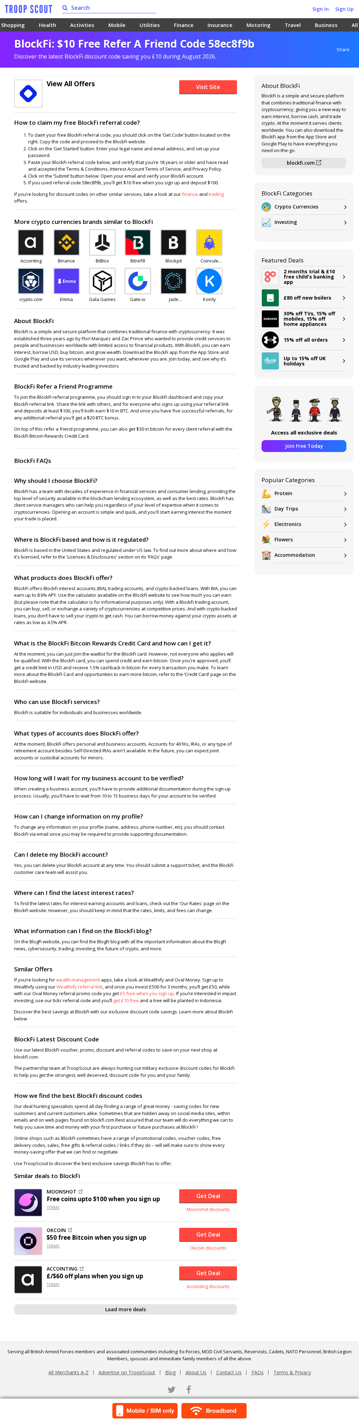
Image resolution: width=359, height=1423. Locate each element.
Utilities (150, 24)
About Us (195, 1372)
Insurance (220, 24)
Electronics (288, 524)
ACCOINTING (62, 1269)
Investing (286, 222)
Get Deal (208, 1196)
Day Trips (286, 508)
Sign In (320, 9)
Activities (82, 24)
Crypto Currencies (296, 206)
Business (326, 24)
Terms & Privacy (292, 1372)
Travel (293, 24)
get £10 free (126, 1000)
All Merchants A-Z (68, 1372)
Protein (283, 493)
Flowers (284, 539)
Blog (170, 1372)
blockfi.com (301, 162)
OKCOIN (56, 1230)
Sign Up (344, 9)
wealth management (78, 980)
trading (216, 194)
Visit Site (208, 87)
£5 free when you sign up (147, 993)
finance (190, 194)
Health (47, 24)
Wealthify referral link (79, 987)
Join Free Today (304, 446)
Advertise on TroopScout (127, 1372)
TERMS (53, 1207)
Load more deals (125, 1309)
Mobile (117, 24)
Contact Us (229, 1372)
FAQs (257, 1372)
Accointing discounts (208, 1286)
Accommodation (295, 555)
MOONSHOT (61, 1192)
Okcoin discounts (208, 1247)
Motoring (258, 24)
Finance (184, 24)
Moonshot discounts (208, 1209)
